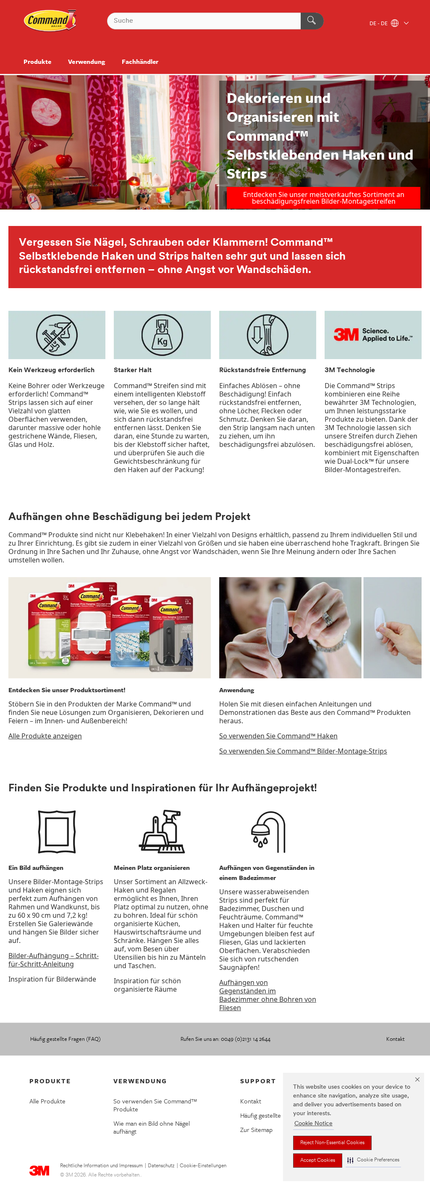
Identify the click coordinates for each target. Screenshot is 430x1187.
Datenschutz (161, 1166)
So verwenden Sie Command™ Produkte (155, 1104)
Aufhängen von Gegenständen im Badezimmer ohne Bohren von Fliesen (267, 995)
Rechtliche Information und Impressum (101, 1166)
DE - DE (379, 23)
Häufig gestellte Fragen (270, 1115)
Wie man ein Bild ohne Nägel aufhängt (151, 1127)
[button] (373, 1160)
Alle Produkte (47, 1101)
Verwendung (86, 61)
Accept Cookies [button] (317, 1160)
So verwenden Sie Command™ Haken (278, 736)
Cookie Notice (313, 1124)
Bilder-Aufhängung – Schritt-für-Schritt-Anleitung (53, 960)
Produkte (37, 61)
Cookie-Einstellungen (203, 1166)
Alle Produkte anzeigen (45, 736)
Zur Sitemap (256, 1129)
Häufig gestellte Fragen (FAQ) (65, 1039)
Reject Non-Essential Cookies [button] (332, 1142)
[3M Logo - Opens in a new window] (50, 21)
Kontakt (395, 1039)
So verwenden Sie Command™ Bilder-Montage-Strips (303, 751)
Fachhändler (140, 61)
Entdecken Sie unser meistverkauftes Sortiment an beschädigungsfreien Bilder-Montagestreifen (323, 198)
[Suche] (312, 21)
